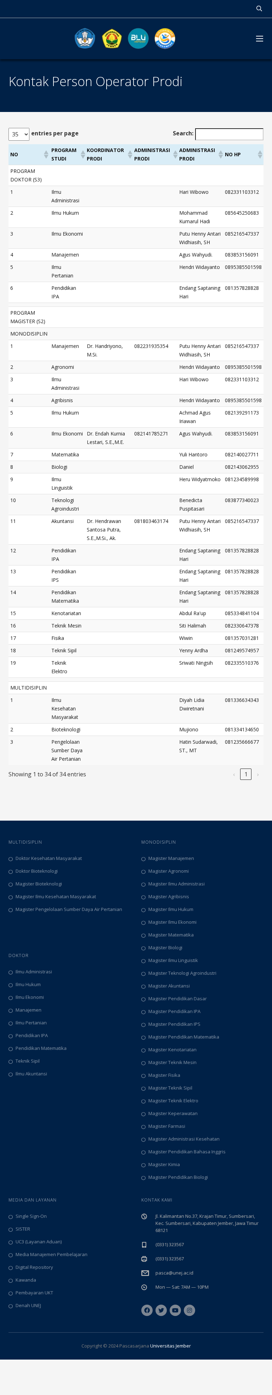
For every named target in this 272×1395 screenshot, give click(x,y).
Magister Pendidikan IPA (174, 1011)
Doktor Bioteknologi (37, 871)
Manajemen (28, 1010)
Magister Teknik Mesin (172, 1062)
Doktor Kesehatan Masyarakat (49, 858)
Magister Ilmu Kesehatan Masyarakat (56, 896)
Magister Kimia (164, 1164)
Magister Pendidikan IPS (174, 1024)
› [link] (258, 774)
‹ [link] (234, 774)
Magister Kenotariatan (172, 1049)
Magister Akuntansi (169, 986)
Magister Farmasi (166, 1126)
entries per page (55, 133)
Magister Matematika (171, 935)
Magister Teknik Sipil (170, 1088)
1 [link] (246, 774)
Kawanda (26, 1280)
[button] (46, 154)
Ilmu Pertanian (31, 1022)
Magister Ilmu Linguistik (173, 960)
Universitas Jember (170, 1346)
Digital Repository (34, 1267)
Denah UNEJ (28, 1305)
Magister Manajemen (171, 858)
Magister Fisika (164, 1075)
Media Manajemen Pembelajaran (51, 1254)
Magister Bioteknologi (39, 884)
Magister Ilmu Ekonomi (172, 922)
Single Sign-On (31, 1216)
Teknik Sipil (28, 1061)
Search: (183, 133)
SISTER (23, 1229)
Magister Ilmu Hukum (170, 909)
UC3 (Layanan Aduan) (39, 1241)
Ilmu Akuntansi (31, 1073)
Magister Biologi (165, 947)
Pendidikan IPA (32, 1035)
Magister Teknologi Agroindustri (182, 973)
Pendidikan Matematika (41, 1048)
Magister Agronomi (168, 871)
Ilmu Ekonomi (30, 997)
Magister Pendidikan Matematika (183, 1037)
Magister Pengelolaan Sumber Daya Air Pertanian (69, 909)
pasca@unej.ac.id (174, 1273)
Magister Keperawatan (173, 1113)
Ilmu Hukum (28, 984)
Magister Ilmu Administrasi (176, 884)
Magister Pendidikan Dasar (177, 998)
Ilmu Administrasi (34, 971)
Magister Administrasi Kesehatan (184, 1139)
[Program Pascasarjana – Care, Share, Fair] (125, 38)
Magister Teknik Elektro (173, 1100)
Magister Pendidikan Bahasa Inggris (187, 1151)
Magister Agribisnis (168, 896)
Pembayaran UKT (34, 1292)
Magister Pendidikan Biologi (178, 1177)
